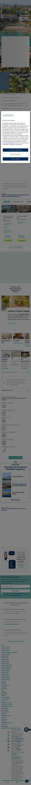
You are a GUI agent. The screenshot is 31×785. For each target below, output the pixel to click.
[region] (15, 314)
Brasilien (18, 748)
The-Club (3, 717)
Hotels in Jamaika (5, 654)
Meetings (3, 692)
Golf (2, 690)
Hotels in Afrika (5, 672)
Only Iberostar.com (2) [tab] (18, 201)
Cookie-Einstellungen (15, 154)
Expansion (3, 720)
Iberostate (3, 713)
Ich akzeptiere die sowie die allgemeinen (16, 594)
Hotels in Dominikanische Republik (9, 652)
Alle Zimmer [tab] (6, 201)
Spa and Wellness (5, 697)
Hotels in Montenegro (6, 666)
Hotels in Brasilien (5, 650)
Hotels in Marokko (5, 676)
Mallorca (19, 741)
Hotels (2, 645)
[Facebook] (8, 732)
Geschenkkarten (5, 685)
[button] (27, 781)
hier (19, 139)
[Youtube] (8, 741)
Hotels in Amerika (5, 647)
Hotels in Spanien (5, 670)
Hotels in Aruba (5, 659)
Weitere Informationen (15, 457)
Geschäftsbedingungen (15, 595)
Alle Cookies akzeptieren (15, 150)
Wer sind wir (4, 719)
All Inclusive (4, 688)
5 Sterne (3, 701)
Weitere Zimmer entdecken (15, 247)
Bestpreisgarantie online (7, 706)
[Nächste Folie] (27, 340)
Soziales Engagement (6, 722)
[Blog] (8, 738)
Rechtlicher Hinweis (15, 728)
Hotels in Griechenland (6, 665)
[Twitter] (8, 735)
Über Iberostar (4, 708)
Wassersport (4, 693)
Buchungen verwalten (6, 702)
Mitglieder (13, 780)
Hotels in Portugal (5, 668)
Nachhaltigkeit (4, 726)
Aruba (19, 749)
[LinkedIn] (8, 750)
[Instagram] (8, 747)
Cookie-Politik (17, 781)
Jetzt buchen (8, 240)
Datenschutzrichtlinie (18, 593)
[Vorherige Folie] (23, 372)
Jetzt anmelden (15, 590)
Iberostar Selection (15, 757)
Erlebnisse (3, 681)
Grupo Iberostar (5, 711)
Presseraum (4, 724)
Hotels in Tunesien (5, 679)
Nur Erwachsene (5, 699)
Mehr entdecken (15, 500)
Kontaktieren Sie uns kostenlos (11, 624)
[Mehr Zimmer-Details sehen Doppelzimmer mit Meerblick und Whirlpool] (8, 209)
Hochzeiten (4, 686)
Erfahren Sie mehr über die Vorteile (15, 641)
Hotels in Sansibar (5, 677)
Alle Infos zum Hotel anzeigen (8, 86)
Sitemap (3, 780)
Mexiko (19, 745)
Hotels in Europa (5, 661)
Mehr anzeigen (12, 323)
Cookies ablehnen (15, 158)
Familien (3, 695)
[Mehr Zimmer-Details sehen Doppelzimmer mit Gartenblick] (22, 209)
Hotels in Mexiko (5, 656)
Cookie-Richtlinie (10, 142)
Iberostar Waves (17, 762)
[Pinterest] (8, 744)
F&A (6, 740)
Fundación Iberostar (6, 715)
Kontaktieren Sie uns (6, 728)
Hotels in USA (4, 657)
